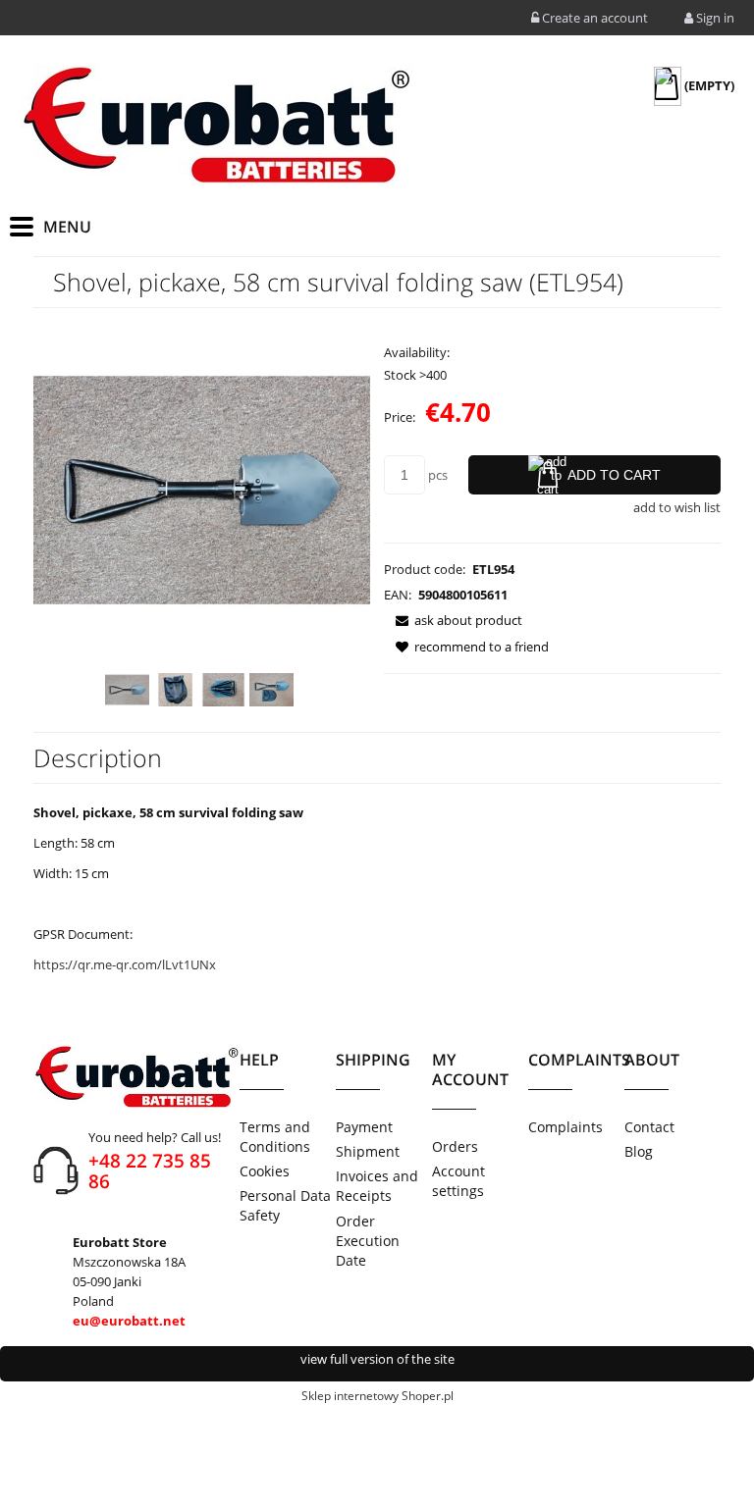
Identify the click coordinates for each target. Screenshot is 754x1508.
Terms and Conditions (275, 1137)
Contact (649, 1127)
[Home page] (216, 125)
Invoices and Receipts (377, 1186)
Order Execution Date (368, 1241)
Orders (455, 1146)
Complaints (565, 1127)
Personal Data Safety (285, 1205)
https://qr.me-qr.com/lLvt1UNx (124, 964)
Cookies (265, 1171)
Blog (638, 1151)
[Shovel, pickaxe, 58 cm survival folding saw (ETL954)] (127, 689)
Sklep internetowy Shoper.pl (377, 1395)
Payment (364, 1127)
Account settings (458, 1181)
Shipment (368, 1151)
